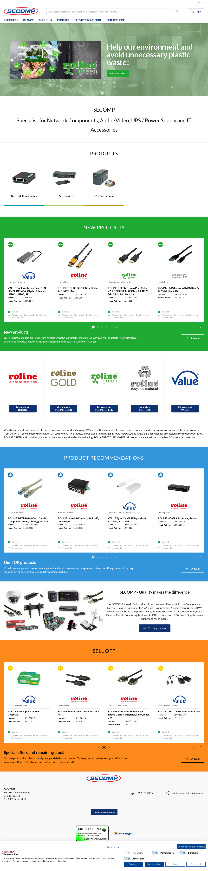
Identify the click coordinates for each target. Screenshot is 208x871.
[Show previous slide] (193, 327)
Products (11, 19)
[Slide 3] (93, 92)
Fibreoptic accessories (17, 705)
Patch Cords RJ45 (15, 512)
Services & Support (88, 19)
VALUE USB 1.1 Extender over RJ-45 (179, 711)
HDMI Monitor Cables (67, 512)
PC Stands (162, 512)
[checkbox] (127, 852)
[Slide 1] (93, 327)
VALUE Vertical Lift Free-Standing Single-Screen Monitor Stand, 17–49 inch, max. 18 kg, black (29, 291)
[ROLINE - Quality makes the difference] (23, 378)
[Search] (177, 11)
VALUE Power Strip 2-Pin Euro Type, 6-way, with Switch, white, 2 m (79, 289)
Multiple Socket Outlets (68, 282)
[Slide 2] (97, 327)
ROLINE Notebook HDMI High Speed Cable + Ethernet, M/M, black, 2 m (129, 714)
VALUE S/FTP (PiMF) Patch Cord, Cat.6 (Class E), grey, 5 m (27, 520)
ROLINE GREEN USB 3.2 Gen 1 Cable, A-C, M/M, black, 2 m (125, 289)
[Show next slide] (201, 327)
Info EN (201, 2)
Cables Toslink (64, 705)
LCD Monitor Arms (16, 282)
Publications (116, 19)
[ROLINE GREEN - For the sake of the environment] (104, 378)
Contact (63, 19)
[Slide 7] (111, 92)
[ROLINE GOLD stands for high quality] (63, 378)
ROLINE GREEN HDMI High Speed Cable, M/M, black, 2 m (77, 520)
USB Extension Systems (168, 705)
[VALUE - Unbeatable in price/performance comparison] (185, 378)
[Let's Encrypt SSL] (123, 833)
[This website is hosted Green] (92, 833)
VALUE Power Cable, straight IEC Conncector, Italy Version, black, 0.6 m (178, 291)
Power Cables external (167, 282)
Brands (28, 19)
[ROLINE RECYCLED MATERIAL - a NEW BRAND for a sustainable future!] (144, 378)
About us (45, 19)
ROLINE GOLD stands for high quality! (158, 54)
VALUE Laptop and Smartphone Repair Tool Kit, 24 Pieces (126, 520)
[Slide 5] (102, 92)
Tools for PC (113, 512)
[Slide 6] (106, 92)
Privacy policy (113, 847)
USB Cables (113, 282)
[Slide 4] (97, 92)
